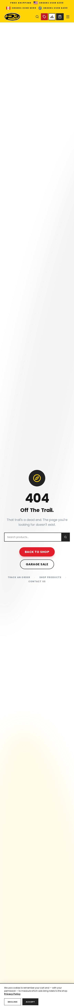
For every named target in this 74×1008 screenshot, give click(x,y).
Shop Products (50, 577)
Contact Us (37, 581)
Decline (12, 1001)
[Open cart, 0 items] (60, 16)
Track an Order (19, 577)
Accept (30, 1001)
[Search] (37, 17)
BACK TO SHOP (37, 552)
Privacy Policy (12, 993)
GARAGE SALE (37, 564)
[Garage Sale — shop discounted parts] (44, 16)
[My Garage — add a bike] (52, 16)
